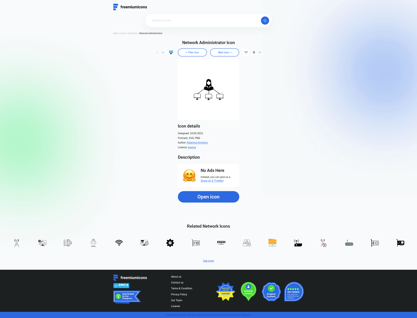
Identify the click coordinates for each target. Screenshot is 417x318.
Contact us (177, 282)
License (175, 306)
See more (208, 260)
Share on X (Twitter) (212, 180)
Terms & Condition (181, 288)
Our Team (176, 300)
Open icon (208, 197)
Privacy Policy (179, 294)
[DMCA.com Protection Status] (121, 285)
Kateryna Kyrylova (197, 142)
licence (192, 147)
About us (176, 276)
